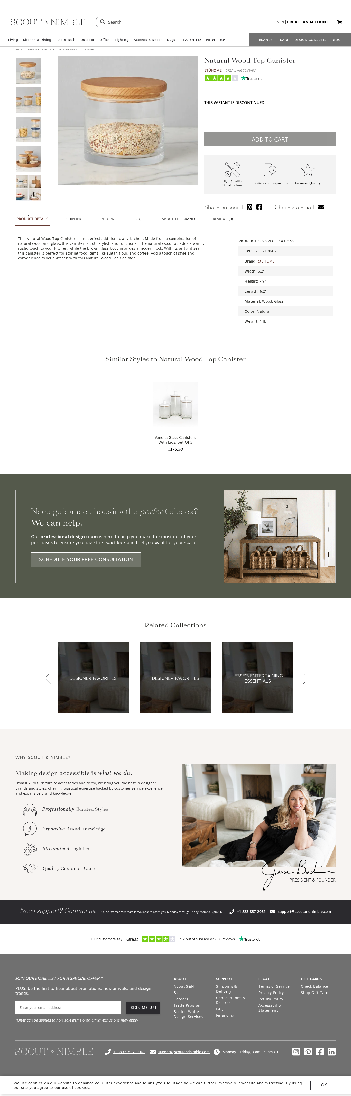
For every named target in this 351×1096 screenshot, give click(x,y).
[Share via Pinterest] (249, 207)
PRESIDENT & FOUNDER (313, 880)
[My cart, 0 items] (339, 22)
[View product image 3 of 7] (28, 129)
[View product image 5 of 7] (28, 188)
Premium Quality (308, 183)
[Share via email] (321, 207)
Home (19, 49)
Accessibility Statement (270, 1008)
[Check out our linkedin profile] (332, 1052)
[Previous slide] (48, 678)
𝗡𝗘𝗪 (210, 40)
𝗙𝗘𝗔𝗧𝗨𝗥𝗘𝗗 (190, 40)
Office (104, 40)
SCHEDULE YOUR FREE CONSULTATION (86, 560)
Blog (178, 992)
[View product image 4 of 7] (28, 158)
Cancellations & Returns (231, 1000)
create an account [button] (307, 22)
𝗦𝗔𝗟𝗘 (225, 40)
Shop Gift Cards (316, 992)
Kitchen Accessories (65, 49)
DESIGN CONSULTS (310, 40)
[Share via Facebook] (259, 207)
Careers (181, 999)
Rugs (171, 40)
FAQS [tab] (139, 218)
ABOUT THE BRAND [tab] (178, 218)
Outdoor (87, 40)
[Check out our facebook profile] (320, 1052)
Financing (225, 1015)
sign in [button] (277, 22)
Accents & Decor (148, 40)
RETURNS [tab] (108, 218)
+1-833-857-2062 (251, 911)
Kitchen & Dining (37, 40)
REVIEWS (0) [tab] (223, 218)
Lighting (121, 40)
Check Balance (314, 986)
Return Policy (270, 999)
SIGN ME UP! (143, 1007)
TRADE (283, 40)
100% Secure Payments (270, 183)
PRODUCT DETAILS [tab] (32, 218)
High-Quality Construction (232, 183)
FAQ (220, 1009)
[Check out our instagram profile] (296, 1052)
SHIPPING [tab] (74, 218)
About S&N (184, 986)
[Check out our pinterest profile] (308, 1052)
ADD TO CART (270, 139)
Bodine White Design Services (189, 1014)
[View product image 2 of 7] (28, 100)
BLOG (336, 40)
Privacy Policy (271, 992)
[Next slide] (305, 679)
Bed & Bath (66, 40)
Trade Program (188, 1005)
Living (13, 40)
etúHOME (213, 70)
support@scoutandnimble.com (304, 911)
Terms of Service (274, 986)
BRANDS (266, 40)
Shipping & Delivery (226, 989)
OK (324, 1085)
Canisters (88, 49)
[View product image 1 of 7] (28, 71)
